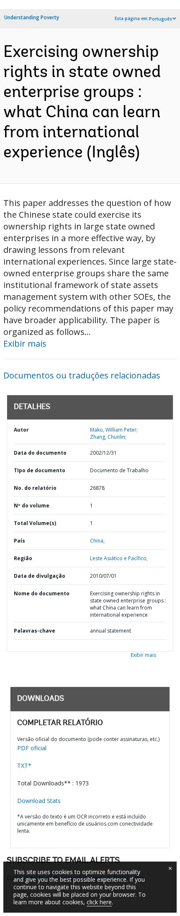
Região (23, 558)
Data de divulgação (39, 575)
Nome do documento (41, 593)
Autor (21, 429)
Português (160, 19)
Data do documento (40, 452)
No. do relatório (35, 487)
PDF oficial (31, 748)
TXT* (24, 765)
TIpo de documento (39, 470)
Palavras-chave (34, 630)
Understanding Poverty (31, 17)
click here (99, 902)
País (19, 540)
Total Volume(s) (35, 523)
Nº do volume (31, 505)
